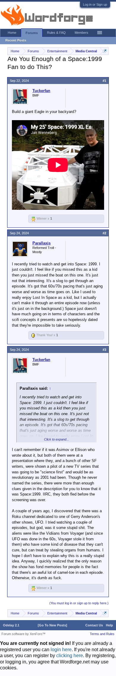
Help (109, 625)
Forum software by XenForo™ (23, 634)
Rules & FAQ (56, 32)
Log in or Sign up (95, 4)
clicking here (69, 655)
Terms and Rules (102, 634)
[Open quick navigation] (105, 51)
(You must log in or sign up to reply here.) (79, 603)
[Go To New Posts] (52, 625)
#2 (104, 233)
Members (81, 32)
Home (12, 32)
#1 (104, 80)
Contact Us (94, 625)
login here (61, 649)
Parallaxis (41, 243)
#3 (104, 349)
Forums (32, 33)
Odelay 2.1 (11, 625)
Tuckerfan (41, 90)
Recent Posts (15, 40)
